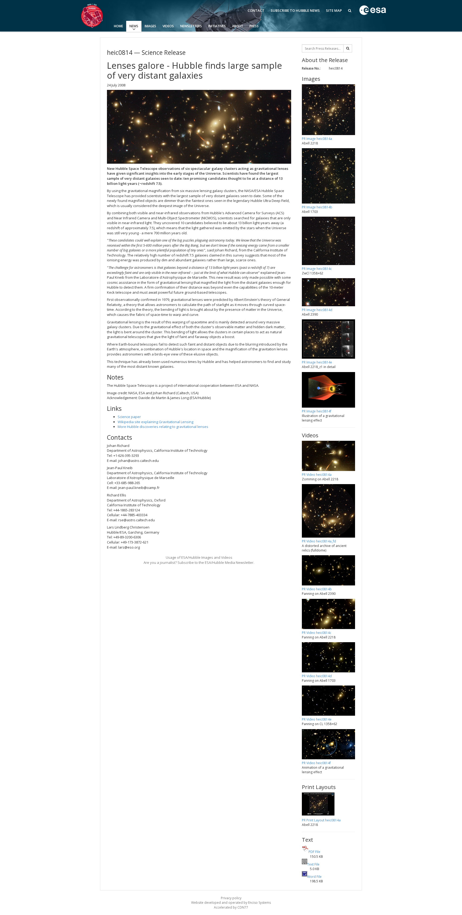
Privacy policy (231, 898)
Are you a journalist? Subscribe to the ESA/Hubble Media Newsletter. (199, 562)
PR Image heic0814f (316, 411)
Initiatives (217, 26)
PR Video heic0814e (317, 719)
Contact (256, 10)
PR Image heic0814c (317, 268)
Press (254, 26)
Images (150, 26)
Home (118, 26)
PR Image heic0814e (317, 362)
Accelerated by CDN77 (231, 907)
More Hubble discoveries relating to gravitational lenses (163, 426)
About (237, 26)
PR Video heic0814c (316, 632)
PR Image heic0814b (317, 207)
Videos (168, 26)
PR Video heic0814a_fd (319, 541)
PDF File (314, 851)
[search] (347, 48)
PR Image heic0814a (317, 138)
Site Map (334, 10)
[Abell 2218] (199, 126)
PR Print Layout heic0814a (321, 820)
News (133, 26)
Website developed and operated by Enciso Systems (231, 902)
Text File (313, 864)
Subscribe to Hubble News (295, 10)
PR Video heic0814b (317, 589)
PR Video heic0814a (317, 474)
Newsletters (191, 26)
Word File (314, 876)
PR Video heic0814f (316, 763)
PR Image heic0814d (317, 310)
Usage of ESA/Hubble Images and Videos (199, 557)
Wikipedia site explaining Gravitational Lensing (155, 421)
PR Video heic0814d (317, 676)
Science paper (129, 416)
